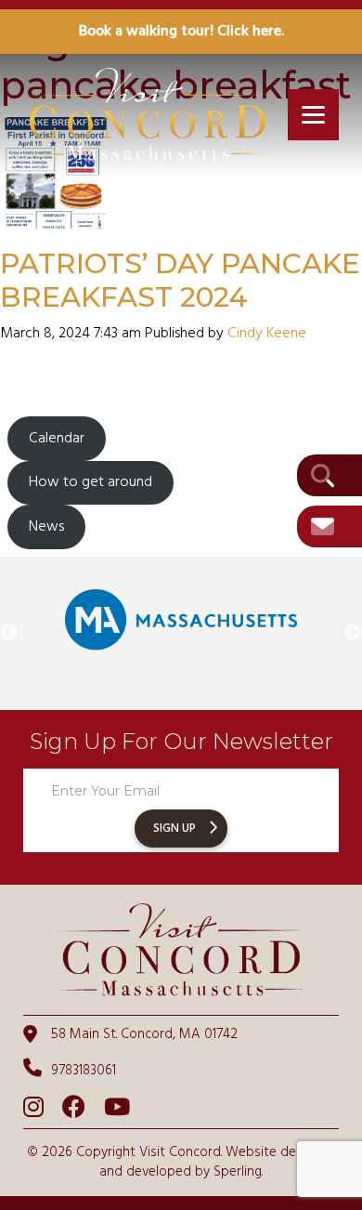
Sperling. (238, 1172)
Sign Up (174, 828)
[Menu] (313, 114)
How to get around (90, 482)
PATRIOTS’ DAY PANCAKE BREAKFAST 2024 (180, 280)
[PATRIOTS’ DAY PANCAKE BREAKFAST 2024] (55, 218)
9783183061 (83, 1070)
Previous (9, 633)
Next (352, 633)
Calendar (56, 439)
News (46, 527)
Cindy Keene (266, 334)
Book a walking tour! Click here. (181, 32)
